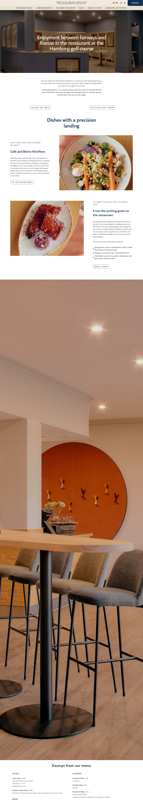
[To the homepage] (71, 3)
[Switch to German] (116, 3)
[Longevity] (124, 3)
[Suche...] (121, 3)
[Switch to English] (113, 3)
